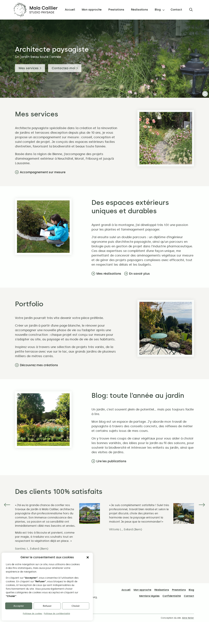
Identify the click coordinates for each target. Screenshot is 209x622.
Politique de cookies (32, 613)
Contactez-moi (63, 68)
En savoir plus (139, 273)
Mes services (29, 68)
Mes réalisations (108, 273)
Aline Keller (188, 618)
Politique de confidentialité (57, 613)
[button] (87, 557)
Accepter (18, 606)
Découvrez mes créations (39, 365)
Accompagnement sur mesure (42, 172)
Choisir (76, 606)
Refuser (47, 606)
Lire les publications (111, 461)
